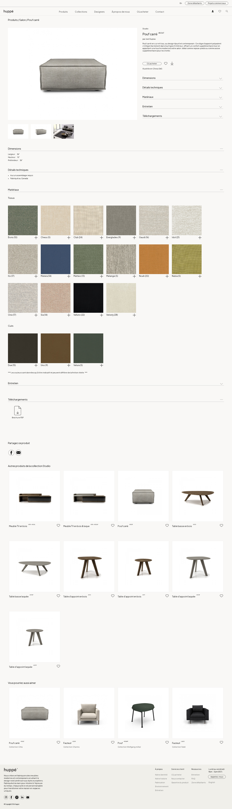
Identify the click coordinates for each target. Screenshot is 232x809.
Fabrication (160, 783)
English (212, 782)
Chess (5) (45, 237)
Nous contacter (178, 779)
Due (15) (12, 365)
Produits (63, 12)
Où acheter (142, 12)
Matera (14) (46, 276)
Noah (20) (144, 276)
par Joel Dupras (149, 39)
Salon (22, 19)
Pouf (123, 743)
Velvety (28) (112, 315)
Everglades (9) (113, 237)
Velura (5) (78, 365)
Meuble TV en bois (22, 526)
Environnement (161, 786)
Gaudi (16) (144, 237)
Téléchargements (152, 116)
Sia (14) (44, 315)
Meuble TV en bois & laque (80, 526)
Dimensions (149, 78)
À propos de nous (121, 12)
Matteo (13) (79, 276)
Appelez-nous (217, 777)
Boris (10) (12, 237)
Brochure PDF (18, 418)
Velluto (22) (79, 315)
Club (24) (78, 237)
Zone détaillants (195, 3)
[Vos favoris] (219, 11)
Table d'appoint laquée (186, 596)
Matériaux (147, 97)
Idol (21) (176, 237)
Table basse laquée (21, 596)
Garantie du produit (180, 783)
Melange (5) (112, 276)
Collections (81, 12)
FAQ (193, 779)
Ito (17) (11, 276)
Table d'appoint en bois (77, 596)
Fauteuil (69, 743)
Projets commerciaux (217, 3)
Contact (159, 12)
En (181, 3)
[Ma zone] (212, 11)
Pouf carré (125, 526)
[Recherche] (227, 11)
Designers (99, 12)
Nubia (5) (176, 276)
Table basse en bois (184, 526)
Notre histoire (161, 779)
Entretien (147, 106)
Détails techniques (152, 87)
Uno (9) (44, 365)
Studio (145, 29)
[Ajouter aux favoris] (164, 64)
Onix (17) (12, 315)
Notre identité (161, 775)
